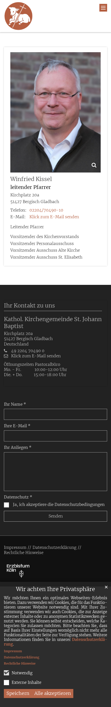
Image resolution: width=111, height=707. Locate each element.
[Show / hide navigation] (103, 8)
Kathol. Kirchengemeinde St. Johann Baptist (53, 323)
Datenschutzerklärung (21, 657)
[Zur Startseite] (18, 16)
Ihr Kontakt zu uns (29, 305)
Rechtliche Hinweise (20, 663)
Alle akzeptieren (52, 693)
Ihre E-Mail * (17, 425)
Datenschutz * (18, 497)
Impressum (13, 651)
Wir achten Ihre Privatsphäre (55, 589)
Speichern (17, 693)
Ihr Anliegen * (17, 447)
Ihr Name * (15, 404)
